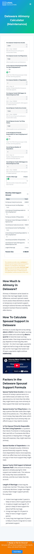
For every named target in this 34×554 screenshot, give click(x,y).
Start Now (17, 552)
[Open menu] (30, 3)
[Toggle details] (28, 194)
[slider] (8, 179)
